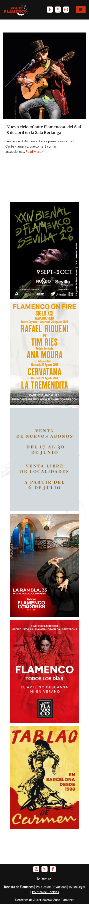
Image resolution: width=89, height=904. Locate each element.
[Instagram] (66, 10)
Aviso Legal (77, 887)
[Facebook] (50, 10)
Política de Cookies (45, 892)
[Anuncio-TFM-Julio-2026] (44, 721)
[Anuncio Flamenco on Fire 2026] (44, 403)
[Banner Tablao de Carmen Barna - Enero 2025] (44, 827)
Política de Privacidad (51, 887)
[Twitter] (58, 10)
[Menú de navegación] (81, 9)
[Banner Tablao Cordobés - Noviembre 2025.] (44, 615)
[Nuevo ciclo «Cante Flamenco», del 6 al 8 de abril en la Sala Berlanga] (44, 76)
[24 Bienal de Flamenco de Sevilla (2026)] (44, 297)
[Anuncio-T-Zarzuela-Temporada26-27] (44, 509)
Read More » (34, 151)
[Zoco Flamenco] (16, 9)
